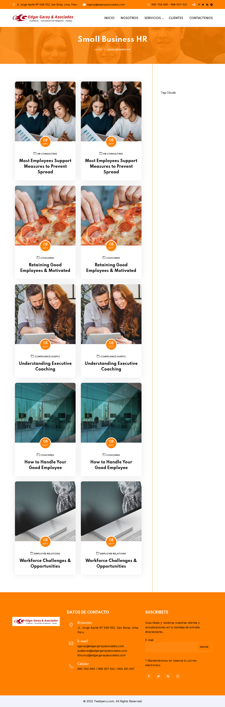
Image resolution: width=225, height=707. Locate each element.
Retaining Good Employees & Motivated (45, 268)
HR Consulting (47, 154)
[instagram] (177, 676)
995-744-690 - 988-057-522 (169, 4)
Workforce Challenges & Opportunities (45, 564)
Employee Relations (47, 554)
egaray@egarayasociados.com (106, 4)
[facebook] (148, 676)
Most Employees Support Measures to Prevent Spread (45, 166)
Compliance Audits (47, 357)
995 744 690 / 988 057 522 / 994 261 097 (105, 669)
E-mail (149, 640)
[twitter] (158, 676)
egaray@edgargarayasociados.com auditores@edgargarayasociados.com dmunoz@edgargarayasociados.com (102, 650)
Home (98, 50)
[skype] (168, 676)
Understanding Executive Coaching (45, 367)
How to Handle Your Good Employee (45, 465)
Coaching (47, 258)
